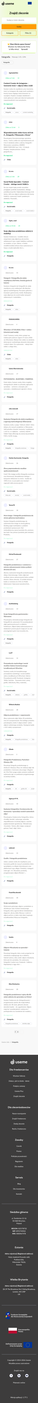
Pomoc (19, 1151)
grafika (26, 694)
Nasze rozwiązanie (19, 1113)
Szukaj (19, 27)
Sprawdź (24, 49)
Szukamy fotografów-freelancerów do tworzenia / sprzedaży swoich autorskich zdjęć (19, 811)
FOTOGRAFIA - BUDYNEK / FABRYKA (18, 379)
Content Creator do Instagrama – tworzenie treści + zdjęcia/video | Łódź (18, 85)
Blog (19, 1184)
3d (16, 788)
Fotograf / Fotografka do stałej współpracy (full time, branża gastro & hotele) (18, 280)
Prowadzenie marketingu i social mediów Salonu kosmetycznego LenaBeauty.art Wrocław (16, 666)
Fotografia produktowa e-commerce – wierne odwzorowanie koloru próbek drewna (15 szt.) (18, 567)
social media (18, 210)
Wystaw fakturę (19, 1076)
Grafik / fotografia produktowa (15, 858)
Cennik (19, 1146)
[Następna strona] (21, 1032)
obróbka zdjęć (26, 1023)
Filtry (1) (28, 33)
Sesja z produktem (11, 903)
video (16, 309)
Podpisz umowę (19, 1086)
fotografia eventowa (20, 448)
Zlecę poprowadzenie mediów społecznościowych (15, 470)
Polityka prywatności (19, 1156)
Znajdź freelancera (19, 1119)
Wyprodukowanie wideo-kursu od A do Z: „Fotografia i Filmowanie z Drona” (18, 134)
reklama (17, 694)
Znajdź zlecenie (19, 1096)
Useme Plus (19, 1091)
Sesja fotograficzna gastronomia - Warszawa (16, 615)
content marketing (28, 112)
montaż (17, 495)
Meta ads (8, 495)
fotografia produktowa (21, 739)
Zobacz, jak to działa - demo (19, 1081)
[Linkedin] (19, 1375)
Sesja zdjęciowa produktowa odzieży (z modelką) (18, 232)
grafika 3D (24, 788)
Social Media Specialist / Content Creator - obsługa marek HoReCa (16, 183)
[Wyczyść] (33, 20)
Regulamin (19, 1161)
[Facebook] (11, 1375)
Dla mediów (19, 1166)
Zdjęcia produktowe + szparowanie (17, 715)
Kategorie (9, 33)
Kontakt (19, 1194)
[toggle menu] (34, 3)
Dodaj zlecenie (19, 1124)
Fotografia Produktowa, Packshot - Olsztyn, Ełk (17, 761)
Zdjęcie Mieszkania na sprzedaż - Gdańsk (16, 949)
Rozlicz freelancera (19, 1129)
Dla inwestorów (19, 1189)
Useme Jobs (5, 1042)
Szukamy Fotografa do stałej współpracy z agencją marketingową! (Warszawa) (19, 420)
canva (16, 112)
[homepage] (7, 3)
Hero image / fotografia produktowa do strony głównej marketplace (18, 517)
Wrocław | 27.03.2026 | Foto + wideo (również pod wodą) (17, 331)
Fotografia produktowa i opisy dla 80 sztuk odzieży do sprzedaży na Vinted (17, 996)
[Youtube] (27, 1375)
